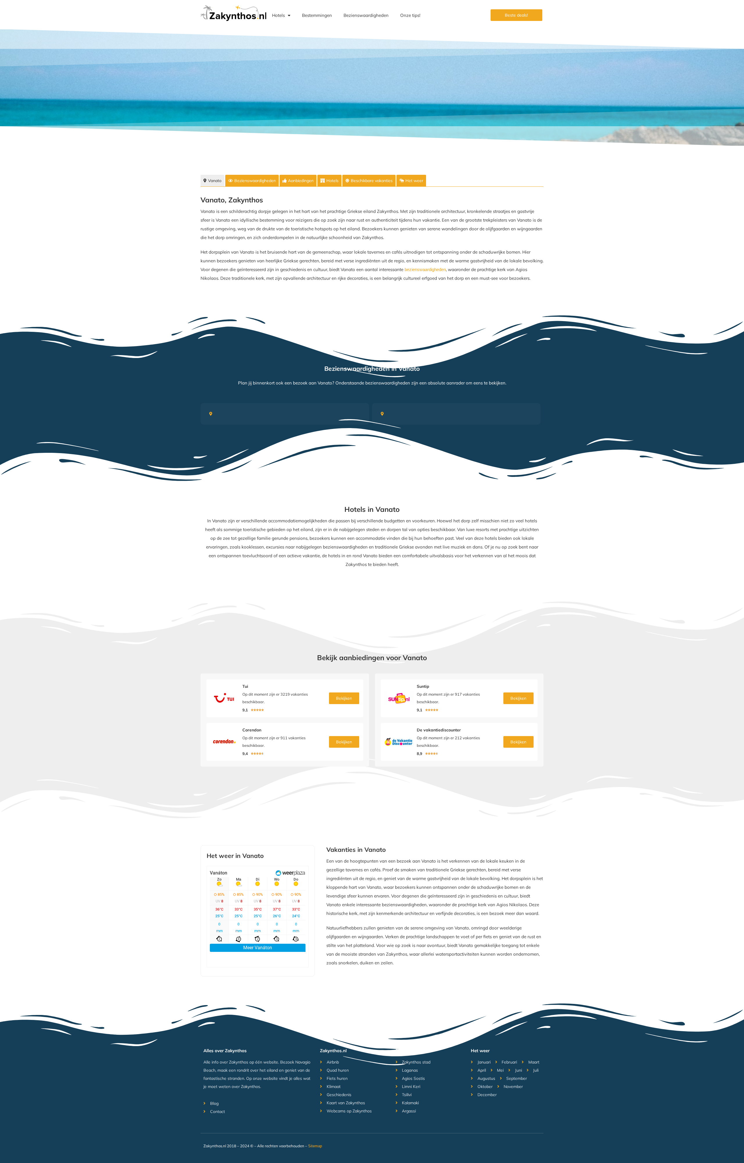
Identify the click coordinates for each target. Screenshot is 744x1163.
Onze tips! (410, 15)
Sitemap (315, 1146)
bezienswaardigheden (425, 269)
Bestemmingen (317, 15)
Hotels (278, 15)
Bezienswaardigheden (366, 15)
